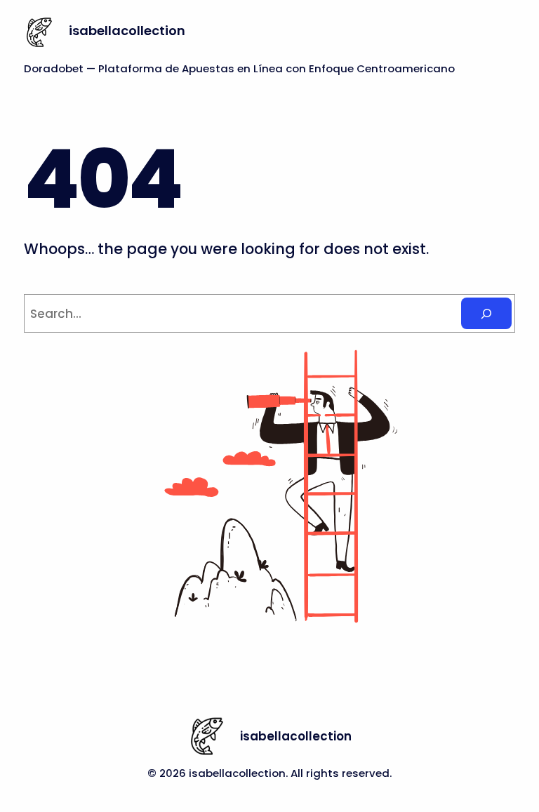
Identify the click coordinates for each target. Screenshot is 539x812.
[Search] (486, 313)
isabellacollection (127, 30)
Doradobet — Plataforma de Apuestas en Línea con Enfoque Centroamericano (239, 68)
